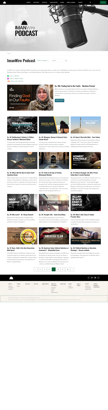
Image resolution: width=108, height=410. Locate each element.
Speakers (53, 287)
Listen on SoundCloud (17, 81)
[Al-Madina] (5, 2)
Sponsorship (54, 292)
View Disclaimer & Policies (34, 297)
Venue (52, 289)
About (10, 284)
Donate (103, 2)
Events (80, 2)
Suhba (62, 2)
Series (18, 286)
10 (67, 269)
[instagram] (98, 278)
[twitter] (92, 278)
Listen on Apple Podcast (16, 78)
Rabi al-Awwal (71, 2)
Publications (53, 2)
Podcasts (36, 2)
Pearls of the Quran (54, 284)
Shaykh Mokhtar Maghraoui (97, 285)
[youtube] (95, 278)
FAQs (52, 291)
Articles (44, 2)
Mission (10, 286)
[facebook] (88, 278)
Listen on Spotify (14, 76)
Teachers (10, 287)
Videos (28, 2)
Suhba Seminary (70, 287)
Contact (10, 289)
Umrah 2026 (63, 284)
